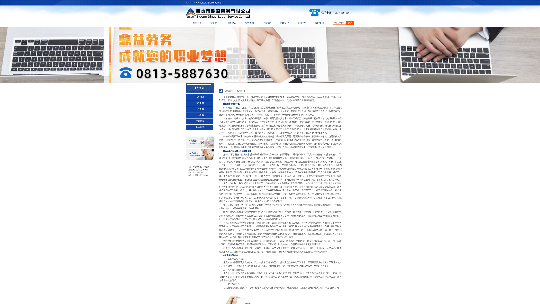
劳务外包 (200, 103)
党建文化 (284, 23)
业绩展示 (266, 23)
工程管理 (200, 121)
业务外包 (200, 109)
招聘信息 (301, 23)
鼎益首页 (197, 23)
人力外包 (200, 115)
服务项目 (249, 23)
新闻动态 (232, 23)
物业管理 (200, 127)
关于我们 (214, 23)
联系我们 (319, 23)
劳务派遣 (200, 97)
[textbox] (340, 23)
